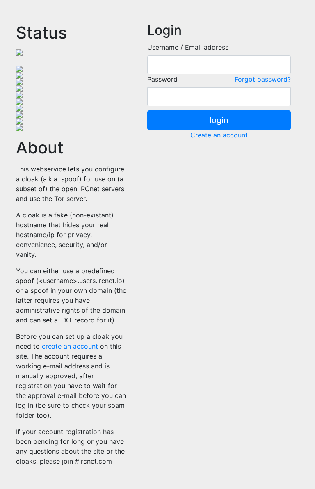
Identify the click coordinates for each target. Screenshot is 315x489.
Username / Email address (187, 47)
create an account (70, 346)
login (219, 120)
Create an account (219, 135)
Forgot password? (263, 79)
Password (162, 79)
